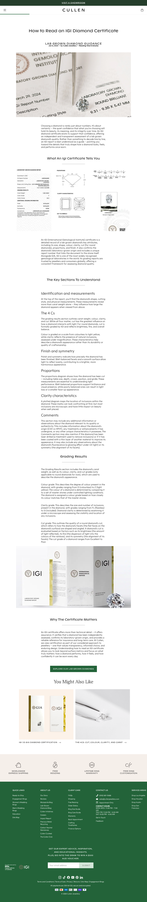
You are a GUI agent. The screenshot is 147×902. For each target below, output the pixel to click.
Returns (77, 882)
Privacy (69, 882)
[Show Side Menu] (5, 10)
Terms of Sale (60, 882)
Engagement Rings (96, 882)
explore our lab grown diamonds (73, 669)
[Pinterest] (77, 877)
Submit (86, 865)
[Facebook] (68, 877)
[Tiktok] (64, 877)
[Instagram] (59, 877)
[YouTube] (72, 877)
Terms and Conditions (45, 882)
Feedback (99, 821)
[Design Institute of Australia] (9, 869)
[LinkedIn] (81, 877)
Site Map (84, 882)
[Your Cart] (142, 10)
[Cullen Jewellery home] (73, 10)
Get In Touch (101, 817)
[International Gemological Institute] (24, 867)
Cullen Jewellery (70, 46)
